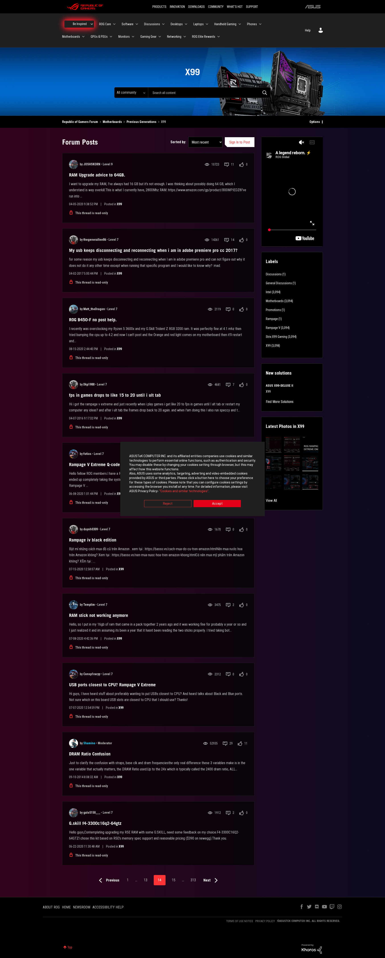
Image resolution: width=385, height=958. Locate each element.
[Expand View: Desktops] (186, 24)
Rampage (272, 319)
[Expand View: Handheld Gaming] (240, 24)
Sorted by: (178, 142)
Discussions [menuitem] (152, 24)
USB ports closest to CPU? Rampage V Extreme (112, 684)
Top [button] (70, 947)
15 (173, 880)
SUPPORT (252, 6)
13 (145, 880)
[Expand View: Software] (137, 24)
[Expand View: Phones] (260, 24)
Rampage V (273, 328)
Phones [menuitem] (252, 24)
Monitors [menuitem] (124, 36)
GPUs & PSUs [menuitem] (99, 36)
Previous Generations (141, 122)
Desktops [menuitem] (177, 24)
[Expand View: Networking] (184, 36)
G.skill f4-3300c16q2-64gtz (95, 823)
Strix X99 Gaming (276, 336)
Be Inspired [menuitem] (80, 24)
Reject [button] (167, 504)
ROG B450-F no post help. (93, 319)
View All (271, 500)
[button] (274, 445)
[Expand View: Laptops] (207, 24)
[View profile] (73, 164)
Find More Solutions (279, 402)
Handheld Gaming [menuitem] (225, 24)
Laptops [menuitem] (198, 24)
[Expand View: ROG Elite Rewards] (218, 36)
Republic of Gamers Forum (80, 122)
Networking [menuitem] (174, 36)
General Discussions (279, 283)
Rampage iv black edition (92, 540)
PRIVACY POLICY (265, 921)
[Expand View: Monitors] (133, 36)
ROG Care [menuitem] (105, 24)
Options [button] (314, 122)
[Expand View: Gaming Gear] (160, 36)
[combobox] (209, 92)
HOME (66, 907)
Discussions (274, 274)
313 (193, 880)
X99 (119, 204)
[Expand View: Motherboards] (83, 36)
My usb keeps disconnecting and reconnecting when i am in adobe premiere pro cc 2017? (153, 250)
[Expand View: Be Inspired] (92, 24)
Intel (268, 292)
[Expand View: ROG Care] (114, 24)
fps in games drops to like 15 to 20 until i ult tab (115, 395)
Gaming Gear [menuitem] (148, 36)
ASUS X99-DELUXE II (279, 386)
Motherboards (112, 122)
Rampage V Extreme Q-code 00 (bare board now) (114, 464)
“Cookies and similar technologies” (184, 491)
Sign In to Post (239, 142)
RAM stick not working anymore (98, 615)
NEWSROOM (81, 907)
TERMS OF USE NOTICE (239, 921)
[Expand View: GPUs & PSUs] (111, 36)
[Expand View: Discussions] (163, 24)
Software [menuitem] (127, 24)
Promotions (273, 310)
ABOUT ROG (51, 907)
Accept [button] (217, 504)
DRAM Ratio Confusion (90, 754)
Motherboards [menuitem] (71, 36)
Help (308, 30)
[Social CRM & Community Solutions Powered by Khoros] (312, 948)
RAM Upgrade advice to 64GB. (97, 175)
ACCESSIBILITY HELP (108, 907)
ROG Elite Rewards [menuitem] (203, 36)
